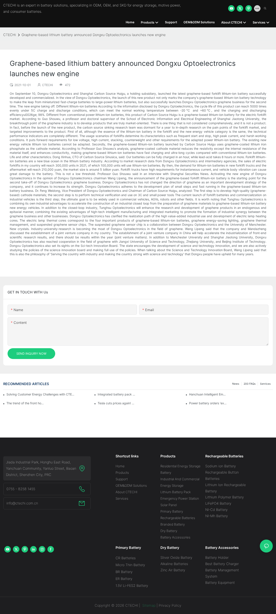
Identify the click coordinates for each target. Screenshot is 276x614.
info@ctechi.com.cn (22, 503)
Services (265, 383)
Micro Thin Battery (130, 565)
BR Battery (124, 572)
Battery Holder (217, 557)
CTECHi (9, 35)
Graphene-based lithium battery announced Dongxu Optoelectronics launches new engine (94, 35)
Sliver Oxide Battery (176, 557)
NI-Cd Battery (216, 509)
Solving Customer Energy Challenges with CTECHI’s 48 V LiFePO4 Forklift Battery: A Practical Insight (41, 394)
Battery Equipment (220, 582)
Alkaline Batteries (174, 564)
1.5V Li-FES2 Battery (132, 585)
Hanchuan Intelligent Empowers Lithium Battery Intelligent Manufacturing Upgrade (208, 394)
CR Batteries (126, 558)
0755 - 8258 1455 (20, 489)
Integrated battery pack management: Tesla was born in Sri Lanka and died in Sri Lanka (117, 394)
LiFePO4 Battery (218, 503)
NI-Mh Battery (216, 516)
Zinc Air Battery (172, 570)
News (235, 383)
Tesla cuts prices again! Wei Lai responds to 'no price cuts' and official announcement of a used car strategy (117, 403)
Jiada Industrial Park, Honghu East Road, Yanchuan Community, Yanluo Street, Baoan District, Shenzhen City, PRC (41, 468)
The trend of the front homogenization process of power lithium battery (25, 403)
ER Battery (124, 578)
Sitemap (148, 605)
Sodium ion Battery (220, 466)
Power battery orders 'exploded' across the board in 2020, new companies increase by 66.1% (208, 403)
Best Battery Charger (222, 564)
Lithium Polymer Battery (224, 497)
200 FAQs (250, 383)
